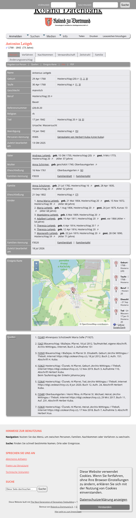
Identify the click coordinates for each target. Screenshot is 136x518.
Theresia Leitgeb (46, 225)
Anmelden (15, 36)
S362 (41, 365)
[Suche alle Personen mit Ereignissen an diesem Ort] (78, 78)
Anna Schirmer (40, 164)
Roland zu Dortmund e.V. (62, 506)
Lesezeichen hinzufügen (114, 36)
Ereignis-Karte (50, 64)
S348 (41, 394)
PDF (72, 64)
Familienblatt (64, 176)
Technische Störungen (17, 472)
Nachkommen (45, 54)
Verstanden (104, 507)
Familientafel (83, 176)
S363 (41, 406)
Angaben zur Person (16, 64)
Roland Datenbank (68, 9)
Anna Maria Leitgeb (48, 200)
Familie (99, 54)
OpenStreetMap (89, 324)
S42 (41, 343)
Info (65, 36)
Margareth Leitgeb (47, 233)
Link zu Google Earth (119, 326)
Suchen (35, 36)
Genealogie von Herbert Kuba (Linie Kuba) (80, 137)
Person (13, 54)
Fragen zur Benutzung (17, 465)
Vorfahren (27, 54)
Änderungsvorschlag (21, 59)
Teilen (82, 36)
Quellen (34, 64)
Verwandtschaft (66, 54)
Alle (63, 64)
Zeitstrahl (85, 54)
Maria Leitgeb (44, 207)
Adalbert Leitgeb (46, 218)
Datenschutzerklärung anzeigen (103, 499)
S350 (41, 353)
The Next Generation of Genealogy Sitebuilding (52, 502)
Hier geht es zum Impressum (68, 511)
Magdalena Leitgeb (47, 214)
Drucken (94, 36)
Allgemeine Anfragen (16, 459)
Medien (51, 36)
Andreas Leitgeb (41, 155)
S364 (41, 381)
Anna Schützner (41, 185)
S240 (41, 337)
